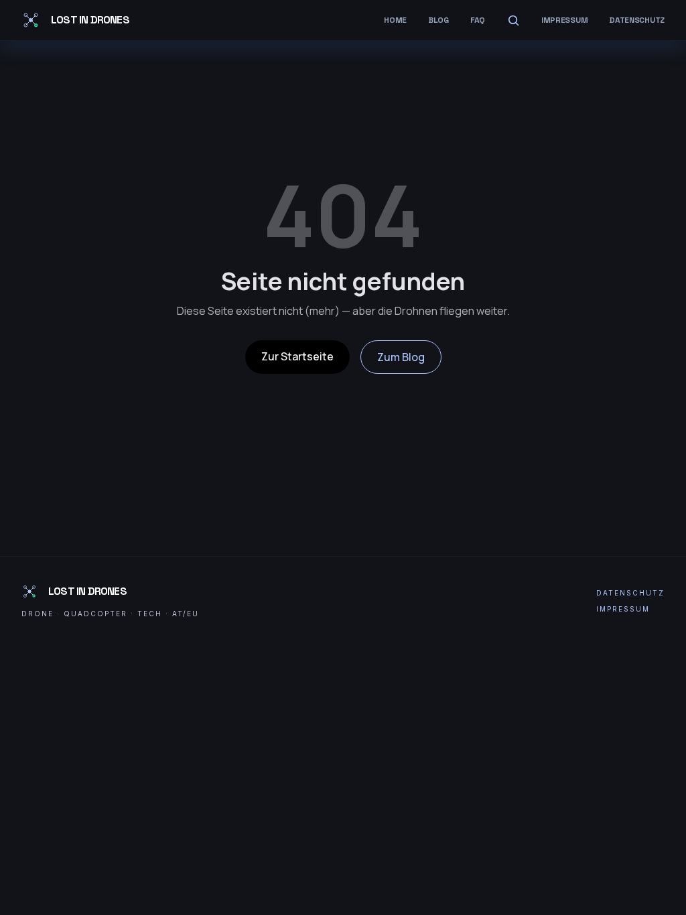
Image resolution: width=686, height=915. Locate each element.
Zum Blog (401, 357)
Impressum (564, 20)
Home (395, 20)
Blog (438, 20)
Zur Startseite (297, 356)
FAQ (477, 20)
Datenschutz (637, 20)
